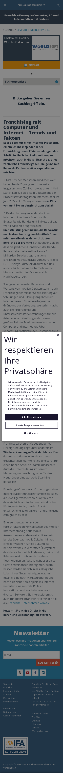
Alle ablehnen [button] (31, 433)
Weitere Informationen (29, 408)
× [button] (57, 335)
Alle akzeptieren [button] (31, 417)
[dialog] (31, 386)
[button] (31, 425)
